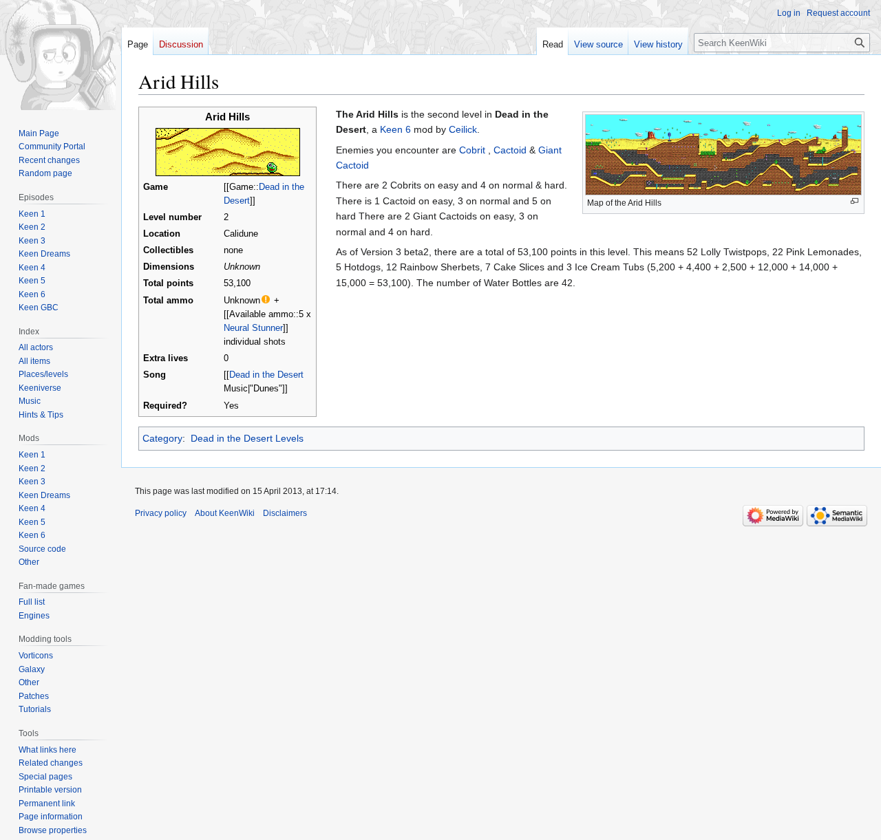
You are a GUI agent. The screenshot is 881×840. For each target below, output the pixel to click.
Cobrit (472, 149)
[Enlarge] (854, 201)
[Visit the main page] (61, 55)
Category (162, 438)
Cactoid (510, 149)
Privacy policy (161, 513)
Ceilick (463, 129)
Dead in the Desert (266, 375)
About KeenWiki (225, 513)
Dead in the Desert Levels (247, 438)
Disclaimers (285, 513)
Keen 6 (395, 129)
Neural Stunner (253, 328)
